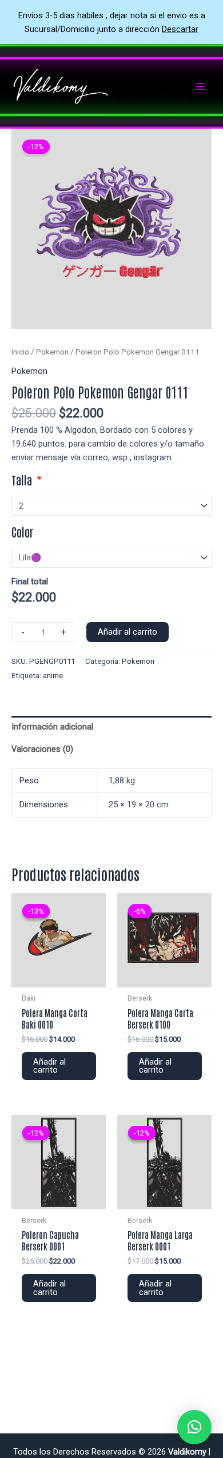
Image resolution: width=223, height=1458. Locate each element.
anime (53, 675)
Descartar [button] (180, 29)
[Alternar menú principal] (200, 86)
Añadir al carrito (127, 632)
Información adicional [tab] (52, 727)
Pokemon (52, 352)
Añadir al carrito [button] (49, 1066)
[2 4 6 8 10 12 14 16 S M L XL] (111, 506)
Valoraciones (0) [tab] (42, 749)
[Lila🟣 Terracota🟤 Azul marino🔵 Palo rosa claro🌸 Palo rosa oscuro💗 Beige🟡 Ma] (111, 558)
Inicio (20, 352)
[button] (194, 1427)
